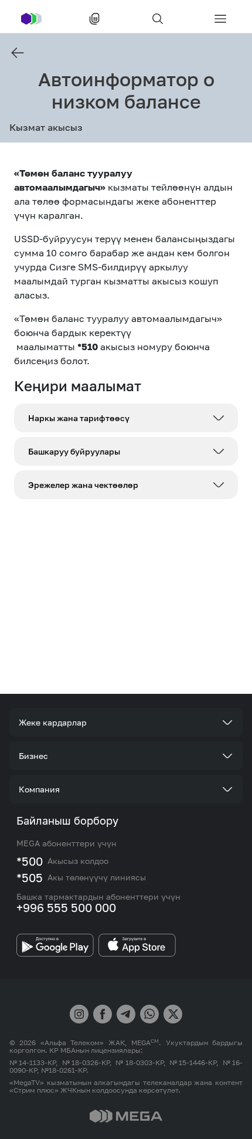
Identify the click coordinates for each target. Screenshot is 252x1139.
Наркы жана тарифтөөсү (79, 418)
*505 (29, 877)
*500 (29, 861)
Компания (39, 789)
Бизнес (33, 756)
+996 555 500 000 (66, 907)
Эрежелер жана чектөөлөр (83, 485)
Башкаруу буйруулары (74, 451)
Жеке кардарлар (53, 722)
